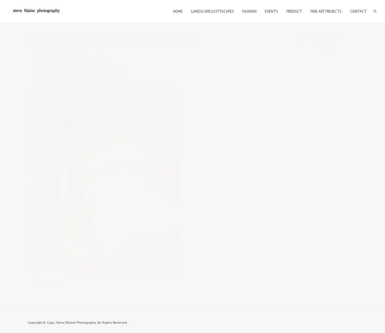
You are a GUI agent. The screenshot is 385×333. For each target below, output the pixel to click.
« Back (35, 286)
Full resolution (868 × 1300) (145, 280)
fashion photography (103, 280)
